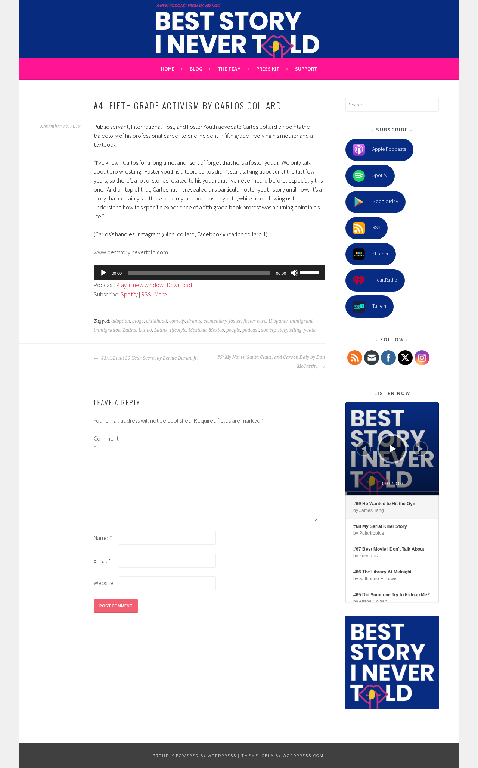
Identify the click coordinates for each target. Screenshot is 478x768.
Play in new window (140, 285)
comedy (177, 321)
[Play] (103, 273)
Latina (129, 330)
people (233, 330)
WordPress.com (303, 755)
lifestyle (178, 330)
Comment (106, 443)
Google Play (385, 201)
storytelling (289, 330)
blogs (138, 321)
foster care (254, 321)
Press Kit (268, 68)
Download (179, 285)
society (268, 330)
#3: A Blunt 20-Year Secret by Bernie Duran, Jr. (149, 358)
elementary (215, 321)
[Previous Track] (363, 449)
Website (104, 583)
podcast (250, 330)
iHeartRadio (384, 279)
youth (310, 330)
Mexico (216, 330)
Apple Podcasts (389, 149)
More (161, 294)
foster (235, 321)
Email (102, 560)
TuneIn (379, 305)
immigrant (301, 321)
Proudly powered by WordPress (194, 755)
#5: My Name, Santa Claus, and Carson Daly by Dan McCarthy (271, 362)
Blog (196, 68)
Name (103, 537)
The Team (229, 68)
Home (167, 68)
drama (194, 321)
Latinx (161, 330)
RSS (146, 294)
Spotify (129, 294)
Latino (145, 330)
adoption (120, 321)
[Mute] (294, 273)
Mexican (198, 330)
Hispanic (278, 321)
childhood (156, 321)
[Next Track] (420, 449)
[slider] (310, 272)
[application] (209, 272)
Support (306, 68)
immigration (107, 330)
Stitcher (380, 253)
